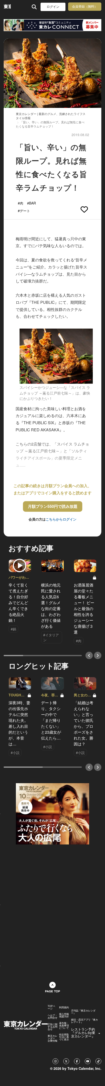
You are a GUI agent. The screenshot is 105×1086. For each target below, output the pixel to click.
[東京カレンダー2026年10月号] (52, 813)
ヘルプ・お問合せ (52, 1016)
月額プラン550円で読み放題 (52, 506)
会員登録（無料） (84, 6)
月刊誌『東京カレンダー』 (83, 1011)
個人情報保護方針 (64, 1015)
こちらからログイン (61, 519)
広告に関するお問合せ (52, 1026)
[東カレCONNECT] (52, 25)
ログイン (53, 7)
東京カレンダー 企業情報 (52, 1038)
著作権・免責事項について (64, 1025)
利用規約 (64, 1007)
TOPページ (51, 1007)
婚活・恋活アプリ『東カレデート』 (84, 1020)
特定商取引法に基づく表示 (64, 1037)
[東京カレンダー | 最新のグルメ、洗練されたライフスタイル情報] (7, 6)
